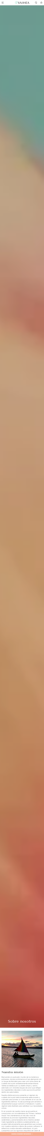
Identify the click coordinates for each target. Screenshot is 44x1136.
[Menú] (2, 2)
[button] (22, 1134)
